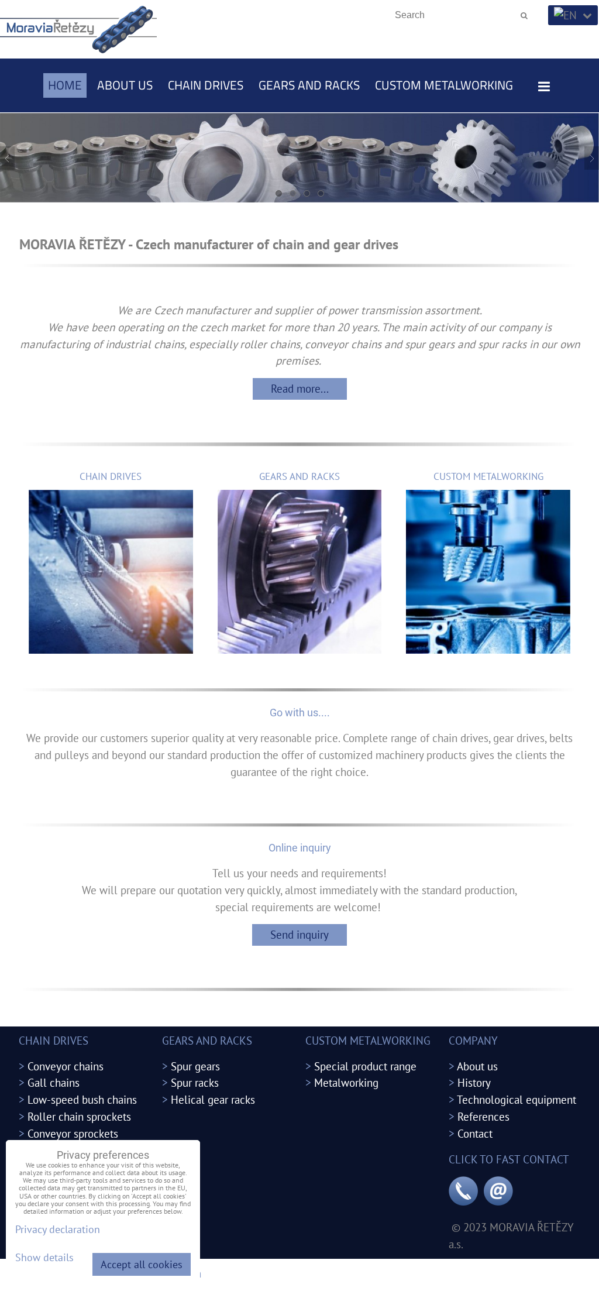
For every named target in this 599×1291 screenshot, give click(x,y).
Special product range (365, 1066)
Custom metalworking (444, 84)
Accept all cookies (142, 1264)
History (474, 1082)
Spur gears (195, 1066)
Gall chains (53, 1082)
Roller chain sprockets (79, 1116)
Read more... (300, 388)
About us (125, 84)
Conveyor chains (65, 1066)
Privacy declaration (57, 1229)
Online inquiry (299, 848)
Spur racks (195, 1082)
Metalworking (346, 1082)
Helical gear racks (213, 1099)
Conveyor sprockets (72, 1133)
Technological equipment (516, 1099)
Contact (475, 1133)
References (483, 1116)
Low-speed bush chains (82, 1099)
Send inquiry (299, 934)
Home (65, 84)
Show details (44, 1257)
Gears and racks (309, 84)
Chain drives (205, 84)
